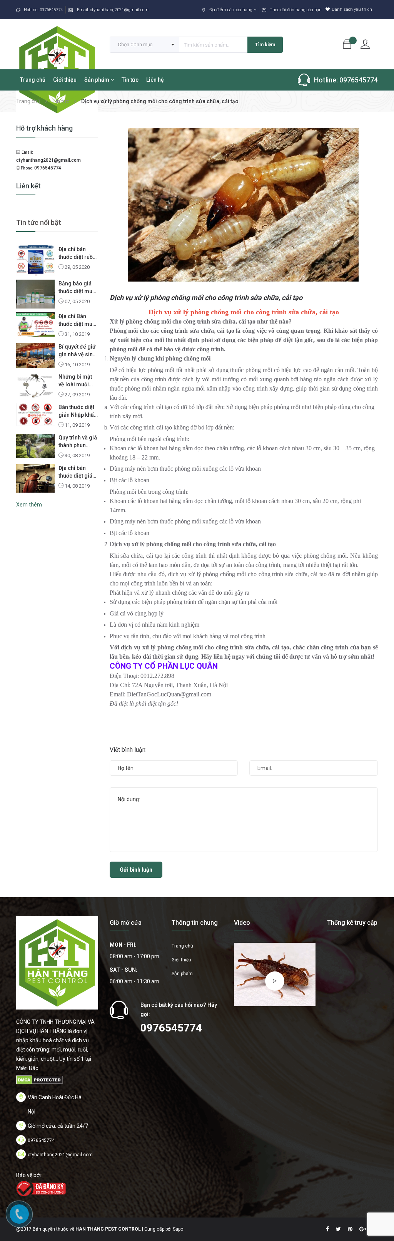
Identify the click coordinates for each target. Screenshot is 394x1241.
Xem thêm (29, 504)
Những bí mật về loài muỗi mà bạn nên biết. (75, 381)
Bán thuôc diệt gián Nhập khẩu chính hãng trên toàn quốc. (77, 411)
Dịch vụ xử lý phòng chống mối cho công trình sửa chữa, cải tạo (206, 297)
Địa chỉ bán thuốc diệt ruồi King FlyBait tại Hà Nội (76, 253)
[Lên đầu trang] (378, 1216)
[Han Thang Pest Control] (57, 962)
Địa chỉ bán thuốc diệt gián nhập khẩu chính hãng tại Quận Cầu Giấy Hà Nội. (76, 472)
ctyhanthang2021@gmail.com (119, 9)
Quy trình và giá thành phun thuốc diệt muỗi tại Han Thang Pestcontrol (77, 441)
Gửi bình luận (136, 870)
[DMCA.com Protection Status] (39, 1079)
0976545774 (51, 9)
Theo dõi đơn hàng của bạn (296, 9)
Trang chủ (32, 80)
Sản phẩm (97, 80)
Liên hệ (155, 80)
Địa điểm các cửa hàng (231, 9)
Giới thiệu (65, 80)
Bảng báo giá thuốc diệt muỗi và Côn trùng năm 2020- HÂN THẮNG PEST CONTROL (78, 287)
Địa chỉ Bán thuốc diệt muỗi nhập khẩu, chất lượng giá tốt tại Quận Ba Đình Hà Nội (77, 320)
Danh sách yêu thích (352, 9)
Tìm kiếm (265, 44)
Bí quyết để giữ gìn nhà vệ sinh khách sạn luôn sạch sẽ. (77, 351)
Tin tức (130, 80)
